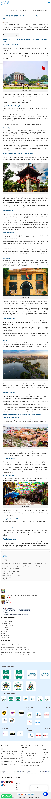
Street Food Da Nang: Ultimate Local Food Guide (13, 647)
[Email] (10, 578)
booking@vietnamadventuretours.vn (11, 758)
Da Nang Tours (4, 629)
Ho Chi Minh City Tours (7, 625)
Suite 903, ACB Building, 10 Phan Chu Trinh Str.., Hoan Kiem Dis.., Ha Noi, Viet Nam (29, 756)
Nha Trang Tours (5, 637)
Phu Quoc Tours (5, 635)
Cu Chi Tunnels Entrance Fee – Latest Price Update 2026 (15, 655)
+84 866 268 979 (8, 573)
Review (44, 754)
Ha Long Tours (4, 633)
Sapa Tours (4, 631)
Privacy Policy (45, 757)
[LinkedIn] (7, 578)
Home (6, 10)
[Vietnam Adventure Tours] (5, 3)
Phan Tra (5, 561)
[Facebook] (3, 578)
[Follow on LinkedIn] (2, 785)
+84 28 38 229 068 (13, 761)
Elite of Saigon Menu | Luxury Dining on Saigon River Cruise (16, 649)
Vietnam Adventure (38, 543)
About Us (44, 749)
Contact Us (45, 752)
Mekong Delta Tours (6, 623)
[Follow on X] (9, 782)
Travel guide (14, 10)
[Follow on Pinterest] (12, 782)
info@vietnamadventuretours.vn (12, 575)
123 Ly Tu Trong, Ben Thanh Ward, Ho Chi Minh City (9, 753)
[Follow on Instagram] (4, 782)
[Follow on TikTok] (7, 782)
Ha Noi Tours (4, 627)
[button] (49, 3)
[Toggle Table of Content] (16, 35)
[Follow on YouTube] (4, 785)
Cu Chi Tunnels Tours (6, 621)
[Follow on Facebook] (2, 782)
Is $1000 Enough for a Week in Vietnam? (11, 644)
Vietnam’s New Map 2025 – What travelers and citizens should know (18, 652)
